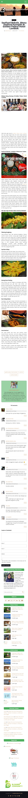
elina (7, 458)
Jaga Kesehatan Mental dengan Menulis (17, 701)
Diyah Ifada (9, 409)
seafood (21, 372)
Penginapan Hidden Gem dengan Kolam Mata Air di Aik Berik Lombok (17, 608)
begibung (25, 184)
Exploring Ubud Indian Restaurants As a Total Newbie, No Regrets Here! (17, 642)
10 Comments (21, 30)
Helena (8, 506)
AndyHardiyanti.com (17, 793)
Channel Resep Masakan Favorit (17, 687)
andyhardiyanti (8, 30)
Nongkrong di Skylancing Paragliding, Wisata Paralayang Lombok (17, 615)
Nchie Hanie (9, 491)
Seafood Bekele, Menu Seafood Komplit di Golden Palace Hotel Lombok (14, 25)
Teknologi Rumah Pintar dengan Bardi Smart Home (17, 694)
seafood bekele (14, 375)
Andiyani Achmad (7, 732)
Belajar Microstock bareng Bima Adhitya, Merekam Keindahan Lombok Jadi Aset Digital (13, 713)
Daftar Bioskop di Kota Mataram (17, 635)
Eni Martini (9, 482)
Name (3, 543)
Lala (5, 727)
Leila (5, 722)
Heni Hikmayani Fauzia (9, 716)
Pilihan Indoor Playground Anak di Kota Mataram (17, 629)
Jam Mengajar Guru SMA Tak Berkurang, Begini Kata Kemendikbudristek (18, 680)
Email (3, 548)
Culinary (14, 20)
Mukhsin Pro (9, 419)
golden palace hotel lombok (11, 372)
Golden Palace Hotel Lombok (19, 133)
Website (3, 554)
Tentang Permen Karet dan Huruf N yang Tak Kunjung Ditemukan (18, 674)
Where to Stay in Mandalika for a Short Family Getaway (18, 622)
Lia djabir (8, 517)
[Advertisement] (14, 42)
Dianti (5, 711)
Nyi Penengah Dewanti (12, 428)
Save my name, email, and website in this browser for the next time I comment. (14, 561)
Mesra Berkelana (11, 441)
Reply (25, 415)
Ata (7, 467)
